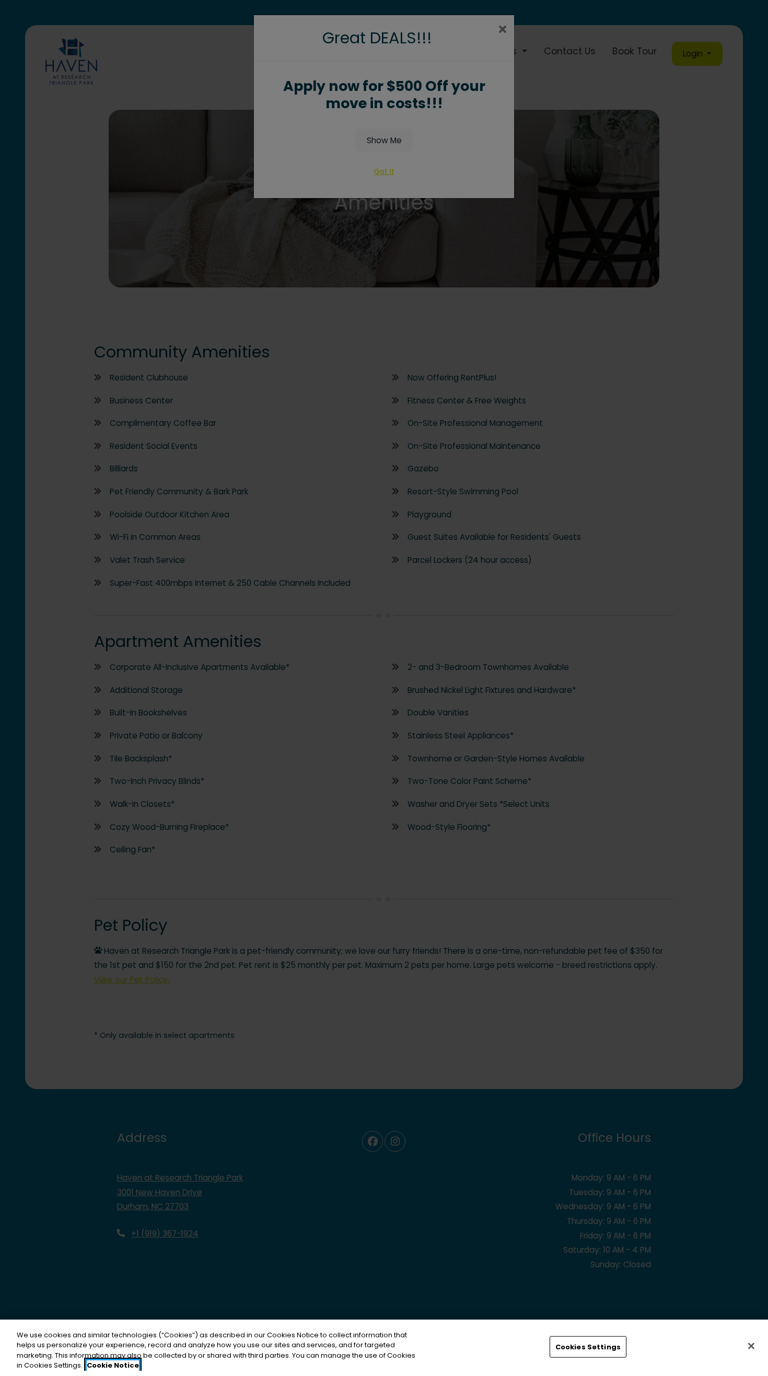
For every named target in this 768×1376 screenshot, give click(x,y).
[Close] (751, 1345)
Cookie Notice (113, 1365)
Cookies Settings (588, 1347)
